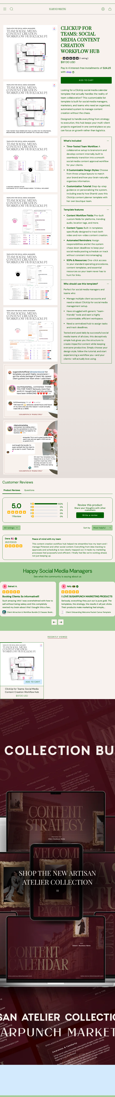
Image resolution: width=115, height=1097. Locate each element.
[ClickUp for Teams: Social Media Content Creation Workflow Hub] (22, 664)
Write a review (89, 515)
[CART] (109, 9)
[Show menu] (5, 9)
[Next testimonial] (60, 622)
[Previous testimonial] (54, 622)
